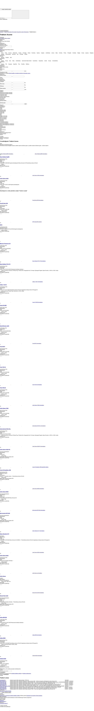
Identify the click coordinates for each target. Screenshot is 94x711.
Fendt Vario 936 (4, 203)
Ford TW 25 (3, 387)
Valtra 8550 (2, 638)
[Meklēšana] (20, 14)
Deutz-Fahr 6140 (4, 595)
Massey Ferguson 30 (5, 243)
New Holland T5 (3, 688)
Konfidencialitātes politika (15, 695)
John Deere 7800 (4, 408)
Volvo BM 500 (3, 617)
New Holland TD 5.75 (5, 264)
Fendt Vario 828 (3, 683)
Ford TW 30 (3, 367)
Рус (2, 693)
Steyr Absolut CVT (4, 534)
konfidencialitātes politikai (16, 673)
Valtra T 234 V (3, 284)
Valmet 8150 (3, 658)
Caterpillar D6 (2, 680)
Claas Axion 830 (3, 689)
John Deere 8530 (4, 491)
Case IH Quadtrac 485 (5, 470)
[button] (47, 25)
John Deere (3, 576)
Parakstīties (2, 672)
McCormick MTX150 (5, 513)
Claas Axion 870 (3, 684)
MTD (1, 224)
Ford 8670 (2, 346)
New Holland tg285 (4, 156)
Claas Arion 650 (3, 687)
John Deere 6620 (4, 555)
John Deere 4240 (4, 178)
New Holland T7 (3, 681)
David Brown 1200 (4, 326)
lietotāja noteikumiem (27, 673)
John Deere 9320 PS (5, 449)
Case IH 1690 (3, 305)
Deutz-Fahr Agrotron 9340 (5, 686)
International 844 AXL (5, 429)
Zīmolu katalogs (39, 695)
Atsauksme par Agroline (31, 695)
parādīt (1, 136)
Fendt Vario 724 (3, 682)
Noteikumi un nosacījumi (5, 695)
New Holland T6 (3, 685)
